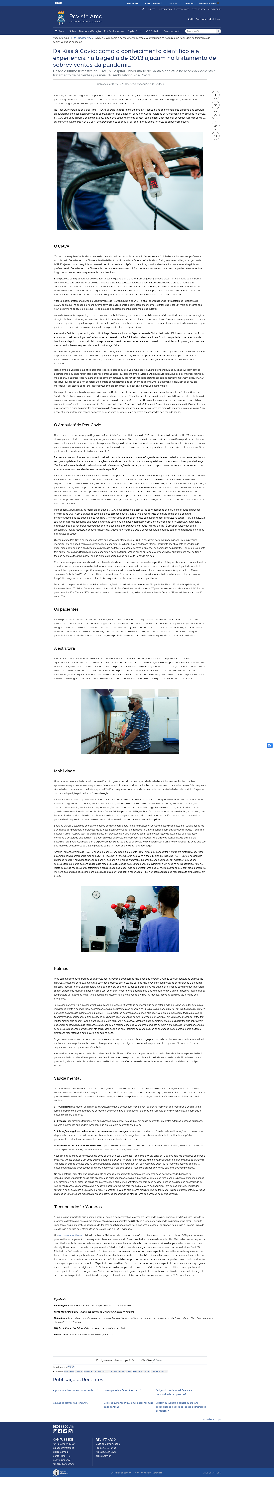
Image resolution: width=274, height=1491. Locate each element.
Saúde (71, 1367)
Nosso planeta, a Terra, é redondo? (122, 1390)
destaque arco (101, 1371)
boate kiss (69, 1371)
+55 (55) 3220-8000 (63, 1463)
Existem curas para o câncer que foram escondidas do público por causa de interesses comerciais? (181, 1406)
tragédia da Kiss (159, 1371)
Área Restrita (214, 9)
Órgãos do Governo (207, 3)
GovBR (58, 3)
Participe (173, 3)
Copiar (159, 1360)
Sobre (72, 31)
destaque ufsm (117, 1371)
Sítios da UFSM (198, 9)
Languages (150, 9)
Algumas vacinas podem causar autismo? (75, 1390)
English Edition (135, 31)
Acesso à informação (154, 3)
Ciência (79, 1371)
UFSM (211, 1472)
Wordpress (157, 1472)
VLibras (216, 19)
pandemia (137, 1371)
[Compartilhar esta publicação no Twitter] (215, 105)
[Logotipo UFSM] (61, 17)
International (166, 9)
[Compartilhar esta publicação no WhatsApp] (215, 115)
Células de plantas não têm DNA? (70, 1402)
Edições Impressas (114, 31)
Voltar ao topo (213, 1419)
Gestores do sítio (172, 31)
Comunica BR (132, 3)
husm (128, 1371)
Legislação (188, 3)
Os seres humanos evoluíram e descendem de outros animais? (128, 1404)
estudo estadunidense (70, 1235)
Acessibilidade (182, 9)
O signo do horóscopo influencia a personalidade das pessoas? (174, 1392)
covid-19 (88, 1371)
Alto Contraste (198, 19)
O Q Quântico (153, 31)
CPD (219, 1472)
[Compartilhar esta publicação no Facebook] (215, 95)
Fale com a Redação (90, 31)
